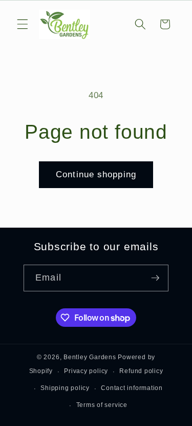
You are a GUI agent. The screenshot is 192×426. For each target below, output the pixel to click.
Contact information (132, 388)
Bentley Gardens (89, 357)
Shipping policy (65, 388)
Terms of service (101, 405)
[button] (22, 24)
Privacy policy (86, 371)
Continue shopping (96, 174)
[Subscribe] (155, 278)
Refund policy (141, 371)
